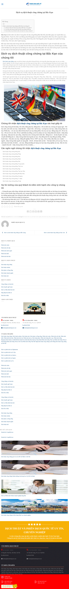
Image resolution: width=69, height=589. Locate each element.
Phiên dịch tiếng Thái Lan (48, 339)
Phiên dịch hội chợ (18, 338)
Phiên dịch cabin (5, 245)
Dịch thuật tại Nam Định (35, 339)
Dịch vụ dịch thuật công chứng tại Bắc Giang (15, 232)
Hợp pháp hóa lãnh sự (6, 292)
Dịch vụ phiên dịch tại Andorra (8, 355)
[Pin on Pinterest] (38, 211)
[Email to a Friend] (36, 211)
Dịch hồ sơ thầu (5, 295)
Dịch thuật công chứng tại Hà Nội (27, 572)
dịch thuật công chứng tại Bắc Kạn (32, 123)
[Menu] (2, 4)
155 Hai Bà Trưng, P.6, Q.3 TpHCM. (36, 552)
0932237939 (27, 325)
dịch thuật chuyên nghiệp (36, 216)
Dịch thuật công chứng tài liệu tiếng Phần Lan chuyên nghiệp (16, 515)
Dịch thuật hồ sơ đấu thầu (23, 339)
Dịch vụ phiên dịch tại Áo (7, 361)
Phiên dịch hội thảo (6, 256)
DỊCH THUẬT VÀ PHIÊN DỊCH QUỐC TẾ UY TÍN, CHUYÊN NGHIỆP (34, 530)
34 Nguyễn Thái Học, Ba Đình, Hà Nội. (10, 552)
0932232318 (5, 325)
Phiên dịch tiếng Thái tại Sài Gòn (15, 341)
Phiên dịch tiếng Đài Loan (47, 338)
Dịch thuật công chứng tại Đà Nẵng (46, 341)
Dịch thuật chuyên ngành (7, 273)
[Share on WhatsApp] (28, 211)
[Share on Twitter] (33, 211)
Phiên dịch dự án (28, 338)
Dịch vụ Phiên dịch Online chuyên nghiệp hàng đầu (13, 495)
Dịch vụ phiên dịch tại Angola (8, 358)
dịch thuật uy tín (64, 216)
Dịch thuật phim (36, 338)
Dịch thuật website (5, 267)
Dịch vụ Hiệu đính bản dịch (7, 289)
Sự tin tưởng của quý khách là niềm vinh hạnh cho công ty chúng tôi (19, 30)
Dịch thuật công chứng (8, 61)
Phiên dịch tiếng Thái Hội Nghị (30, 341)
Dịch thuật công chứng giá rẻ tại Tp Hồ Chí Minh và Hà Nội (15, 456)
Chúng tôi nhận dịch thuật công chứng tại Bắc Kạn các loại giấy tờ (18, 27)
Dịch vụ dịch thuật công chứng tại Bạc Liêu (54, 232)
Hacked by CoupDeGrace (7, 432)
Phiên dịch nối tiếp (5, 248)
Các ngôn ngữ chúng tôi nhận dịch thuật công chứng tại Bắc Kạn (18, 29)
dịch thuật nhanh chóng (56, 216)
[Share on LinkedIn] (41, 211)
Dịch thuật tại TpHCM (11, 339)
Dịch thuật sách (5, 276)
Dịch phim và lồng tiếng (7, 270)
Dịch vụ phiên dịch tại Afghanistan (9, 349)
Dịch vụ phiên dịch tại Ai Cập (8, 352)
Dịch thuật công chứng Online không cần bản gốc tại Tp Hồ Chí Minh (18, 476)
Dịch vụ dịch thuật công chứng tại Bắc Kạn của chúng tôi (16, 26)
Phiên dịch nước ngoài (6, 250)
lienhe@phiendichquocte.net (9, 327)
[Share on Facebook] (30, 211)
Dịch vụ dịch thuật (14, 216)
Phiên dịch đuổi (5, 253)
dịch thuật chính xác (27, 216)
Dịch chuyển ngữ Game (7, 287)
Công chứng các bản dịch (7, 284)
